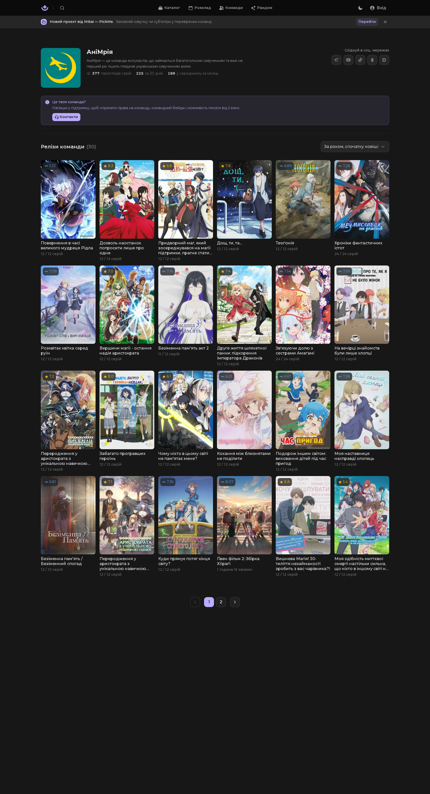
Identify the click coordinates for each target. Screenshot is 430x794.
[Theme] (360, 7)
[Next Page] (235, 602)
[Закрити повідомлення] (385, 22)
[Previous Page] (195, 602)
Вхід (381, 7)
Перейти (367, 21)
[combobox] (355, 146)
